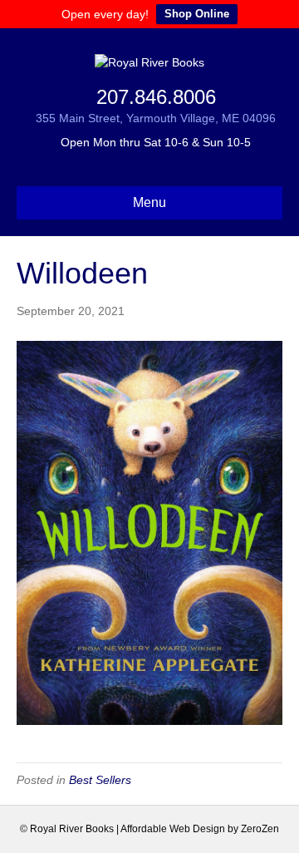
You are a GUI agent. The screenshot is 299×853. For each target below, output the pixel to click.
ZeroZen (260, 829)
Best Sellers (100, 779)
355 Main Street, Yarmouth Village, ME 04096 (156, 118)
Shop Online (196, 13)
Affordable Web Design (172, 829)
